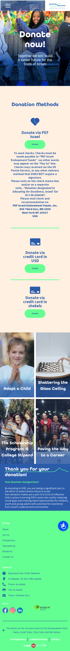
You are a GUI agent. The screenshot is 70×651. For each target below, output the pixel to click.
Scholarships (8, 540)
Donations (7, 551)
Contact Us (7, 557)
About (5, 529)
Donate (35, 144)
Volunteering (8, 546)
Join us (5, 535)
